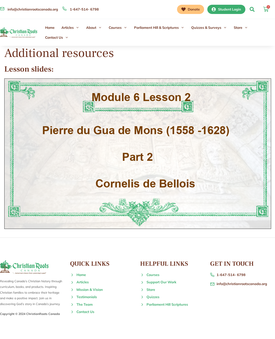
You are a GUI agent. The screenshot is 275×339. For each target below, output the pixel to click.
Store (238, 27)
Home (50, 27)
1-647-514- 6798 (84, 9)
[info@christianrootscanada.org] (2, 8)
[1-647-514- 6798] (64, 8)
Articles (67, 27)
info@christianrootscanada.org (33, 9)
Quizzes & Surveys (206, 27)
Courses (115, 27)
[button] (252, 9)
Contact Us (54, 37)
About (91, 27)
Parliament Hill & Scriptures (156, 27)
